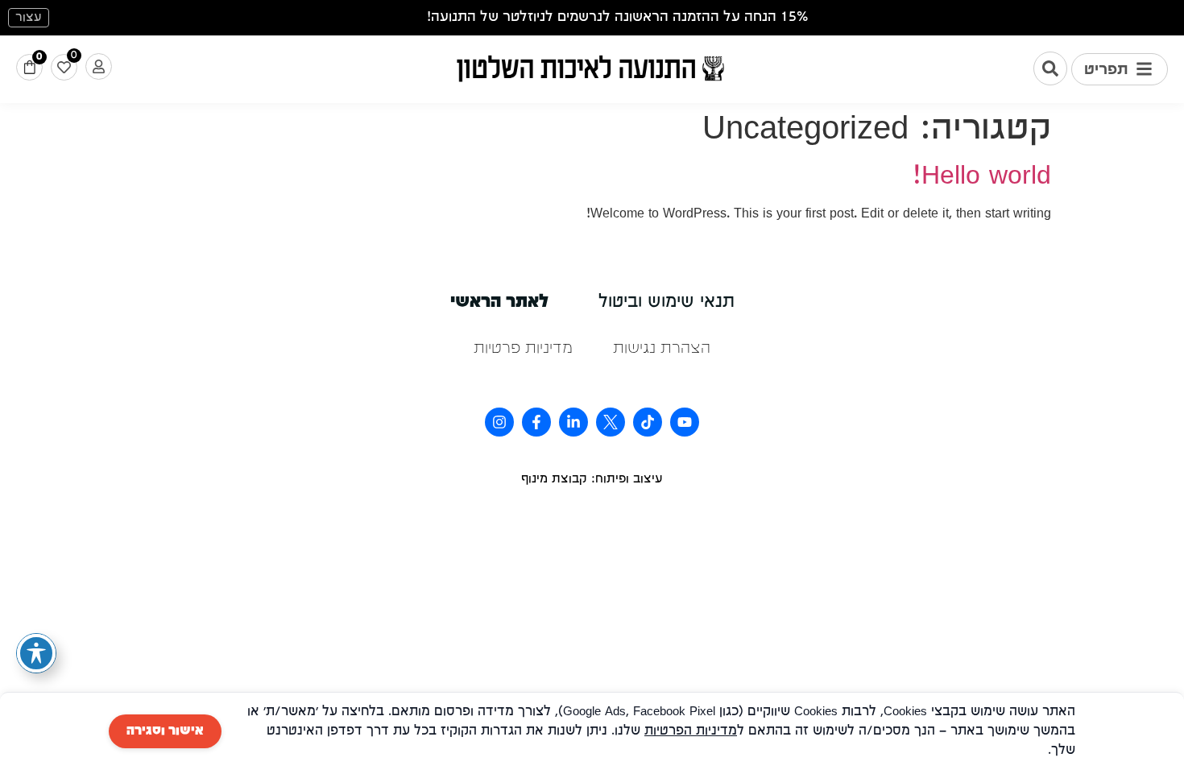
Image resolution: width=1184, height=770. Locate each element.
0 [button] (39, 57)
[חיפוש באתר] (1050, 68)
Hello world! (982, 176)
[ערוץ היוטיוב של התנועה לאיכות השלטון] (684, 422)
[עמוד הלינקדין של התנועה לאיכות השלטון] (573, 422)
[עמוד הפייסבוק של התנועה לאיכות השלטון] (536, 422)
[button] (1119, 69)
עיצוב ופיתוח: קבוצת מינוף (592, 479)
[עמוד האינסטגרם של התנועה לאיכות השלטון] (499, 422)
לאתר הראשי (499, 302)
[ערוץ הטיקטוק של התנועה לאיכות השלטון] (647, 422)
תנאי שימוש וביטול (666, 302)
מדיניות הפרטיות (690, 731)
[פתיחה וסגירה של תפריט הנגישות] (36, 653)
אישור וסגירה (165, 731)
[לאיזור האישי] (98, 66)
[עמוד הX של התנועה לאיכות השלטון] (610, 422)
